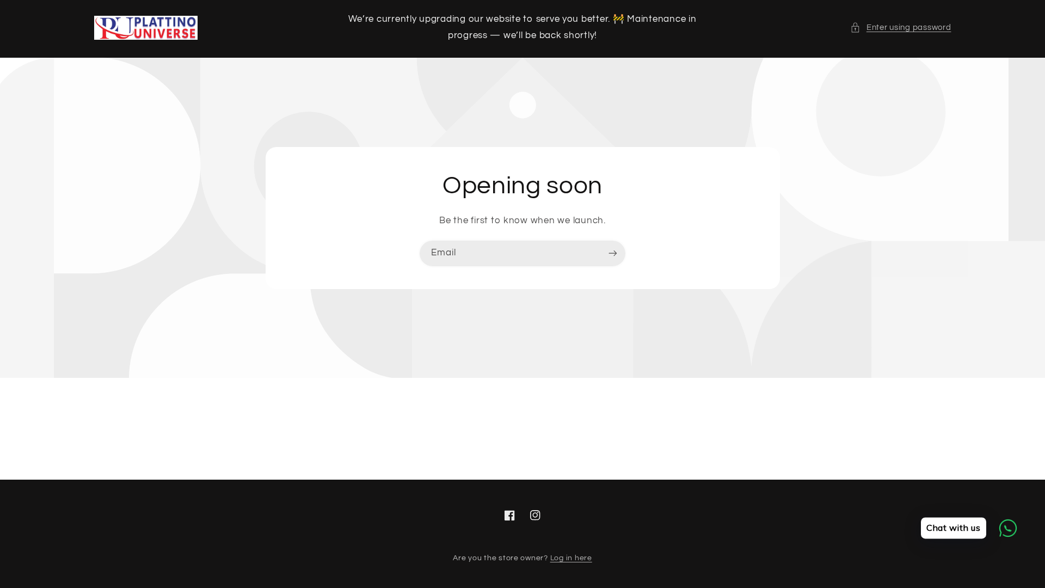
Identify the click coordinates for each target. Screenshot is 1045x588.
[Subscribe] (612, 253)
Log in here (571, 558)
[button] (900, 28)
